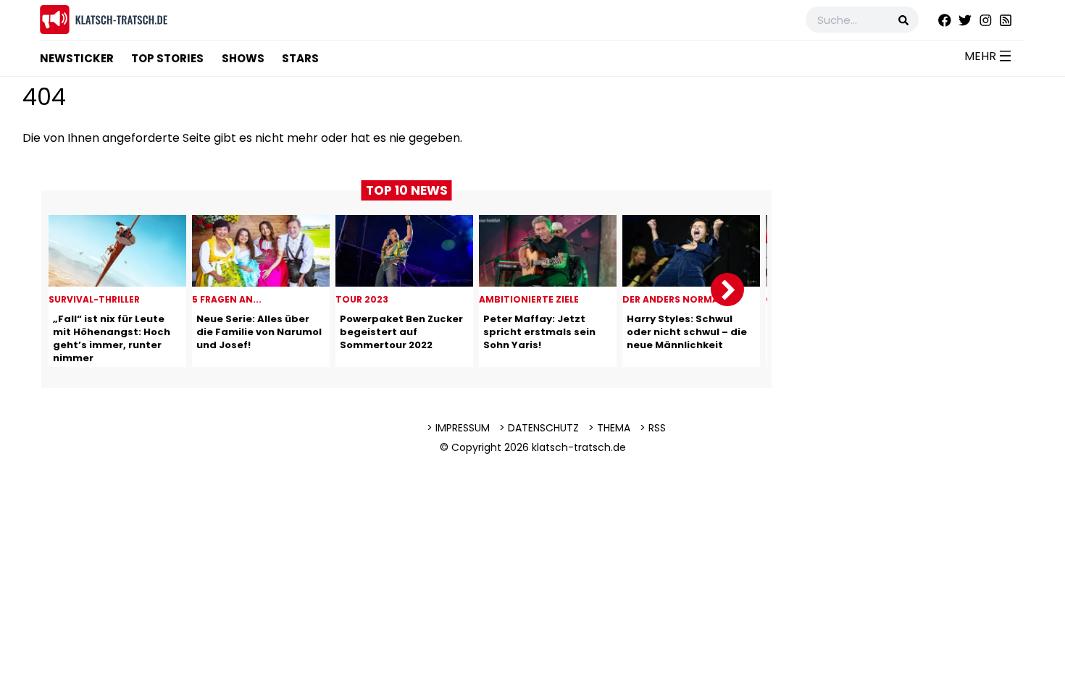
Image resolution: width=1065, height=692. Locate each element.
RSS (657, 428)
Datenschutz (543, 428)
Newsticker (77, 58)
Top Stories (167, 58)
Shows (243, 58)
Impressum (462, 428)
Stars (300, 58)
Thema (613, 428)
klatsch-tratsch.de (579, 447)
